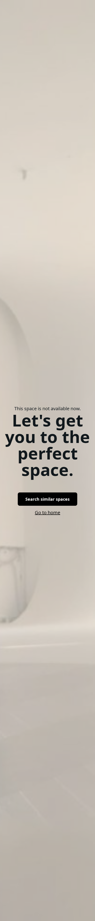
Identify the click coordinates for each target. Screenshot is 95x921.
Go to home (47, 512)
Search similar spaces (47, 499)
